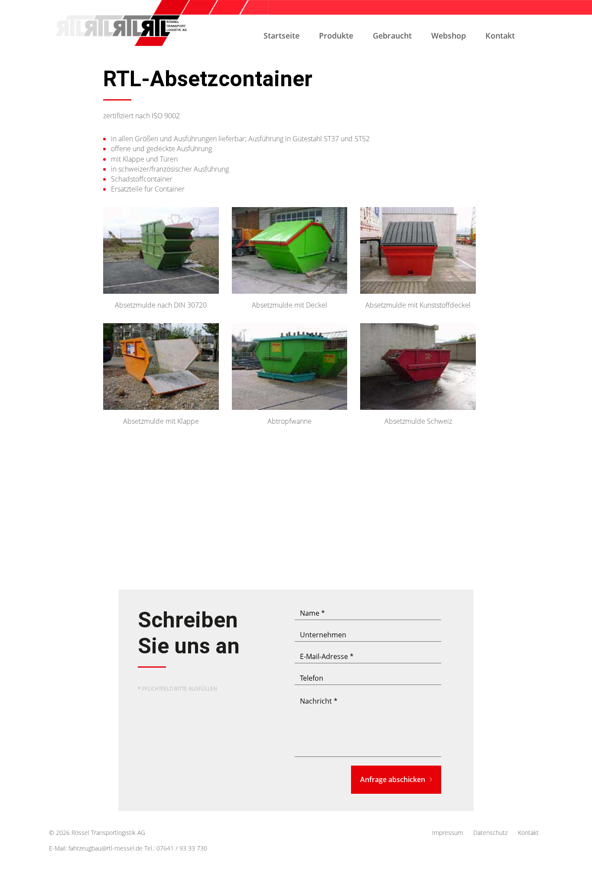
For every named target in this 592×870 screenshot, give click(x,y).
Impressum (447, 832)
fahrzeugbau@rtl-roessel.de (105, 848)
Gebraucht (392, 35)
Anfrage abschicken (392, 779)
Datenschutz (490, 832)
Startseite (281, 35)
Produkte (336, 35)
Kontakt (500, 35)
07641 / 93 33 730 (181, 848)
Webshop (448, 35)
